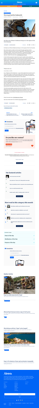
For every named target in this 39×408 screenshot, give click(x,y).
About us (13, 403)
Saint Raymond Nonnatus (23, 4)
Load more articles (19, 196)
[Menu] (6, 2)
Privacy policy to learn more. (20, 128)
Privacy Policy (31, 403)
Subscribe (8, 6)
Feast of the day (9, 235)
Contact (27, 403)
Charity (6, 277)
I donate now (8, 144)
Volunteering (7, 350)
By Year (26, 383)
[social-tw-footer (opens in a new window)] (20, 400)
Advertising (16, 390)
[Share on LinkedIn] (29, 103)
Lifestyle (5, 385)
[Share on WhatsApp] (34, 103)
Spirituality (5, 10)
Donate (19, 6)
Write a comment (19, 163)
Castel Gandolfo (7, 300)
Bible (5, 317)
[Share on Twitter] (31, 103)
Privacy (10, 404)
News (5, 383)
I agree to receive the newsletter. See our (15, 128)
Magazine (16, 386)
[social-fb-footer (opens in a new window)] (18, 400)
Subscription (16, 387)
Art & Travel (21, 99)
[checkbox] (10, 255)
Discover (5, 387)
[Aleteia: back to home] (19, 2)
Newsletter (16, 383)
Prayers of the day (10, 242)
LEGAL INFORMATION (18, 403)
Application (16, 385)
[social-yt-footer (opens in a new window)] (16, 400)
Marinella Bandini (15, 16)
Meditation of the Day (11, 239)
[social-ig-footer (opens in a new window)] (22, 400)
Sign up (7, 130)
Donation (16, 389)
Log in (22, 159)
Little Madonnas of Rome (22, 54)
